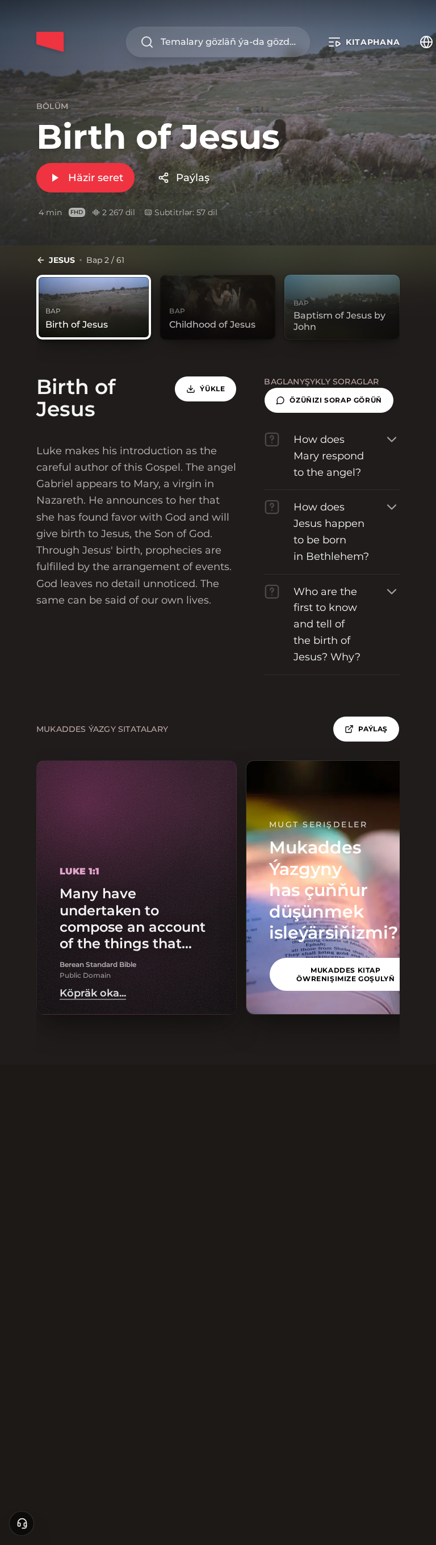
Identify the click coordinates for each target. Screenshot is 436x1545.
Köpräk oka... (93, 993)
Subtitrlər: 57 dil (185, 212)
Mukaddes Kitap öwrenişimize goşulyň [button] (345, 974)
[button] (328, 400)
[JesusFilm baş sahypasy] (50, 42)
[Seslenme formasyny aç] (21, 1523)
